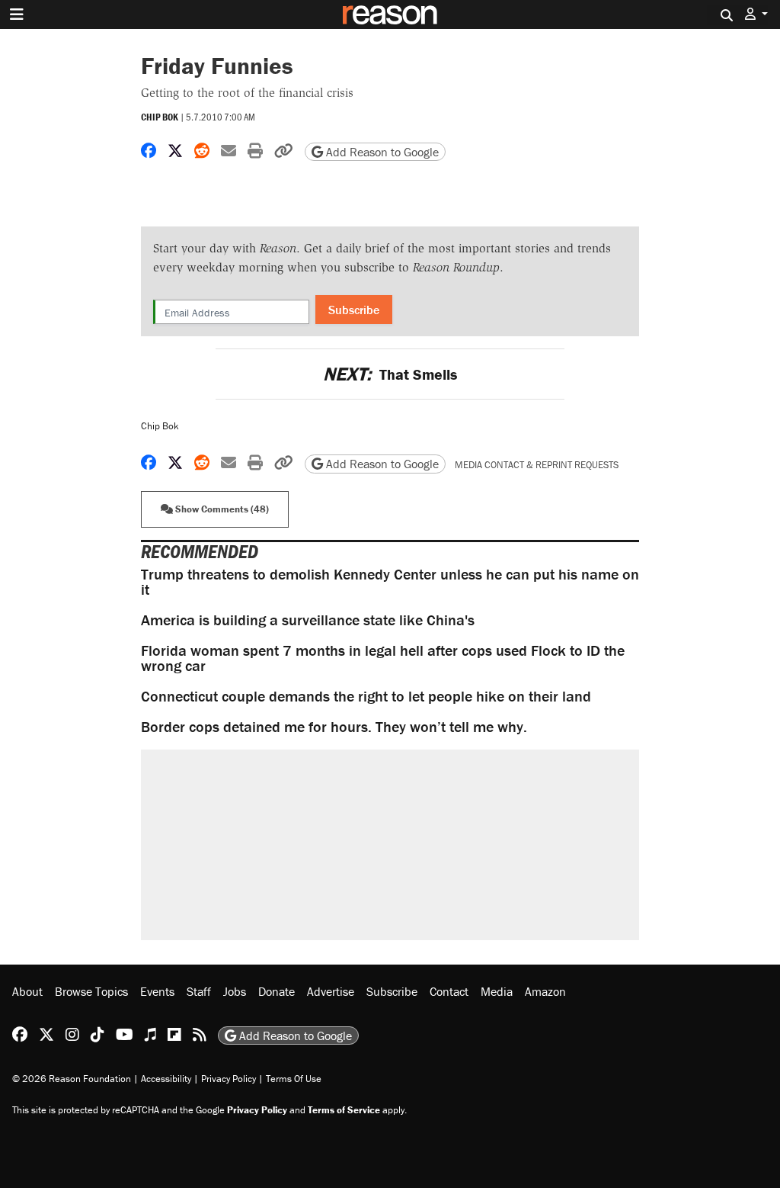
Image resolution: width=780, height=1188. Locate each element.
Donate (276, 991)
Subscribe (353, 309)
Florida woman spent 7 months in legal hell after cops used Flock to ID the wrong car (383, 658)
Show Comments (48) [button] (221, 508)
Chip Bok (159, 117)
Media (497, 991)
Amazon (545, 991)
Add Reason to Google (381, 151)
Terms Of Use (293, 1078)
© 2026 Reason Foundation (71, 1078)
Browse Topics (91, 991)
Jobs (234, 991)
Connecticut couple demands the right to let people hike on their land (366, 695)
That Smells (390, 374)
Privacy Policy (228, 1078)
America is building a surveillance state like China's (308, 619)
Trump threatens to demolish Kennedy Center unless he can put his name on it (390, 581)
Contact (449, 991)
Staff (199, 991)
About (27, 991)
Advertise (330, 991)
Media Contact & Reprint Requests (537, 464)
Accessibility (166, 1078)
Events (157, 991)
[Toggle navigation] (17, 14)
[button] (756, 14)
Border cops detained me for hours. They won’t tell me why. (334, 726)
